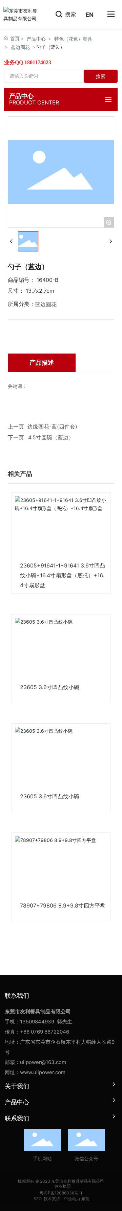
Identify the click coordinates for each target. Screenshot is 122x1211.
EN (89, 14)
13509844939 (37, 1021)
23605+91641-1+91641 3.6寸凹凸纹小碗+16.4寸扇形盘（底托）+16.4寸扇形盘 (62, 575)
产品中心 (36, 39)
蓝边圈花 (20, 47)
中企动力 (72, 1198)
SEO (37, 1198)
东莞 (85, 1198)
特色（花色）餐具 (73, 39)
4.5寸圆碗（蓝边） (51, 437)
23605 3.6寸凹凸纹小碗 (49, 687)
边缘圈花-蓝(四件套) (52, 426)
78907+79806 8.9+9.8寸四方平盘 (62, 905)
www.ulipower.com (42, 1072)
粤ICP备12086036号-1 (61, 1192)
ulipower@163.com (43, 1062)
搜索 (69, 14)
